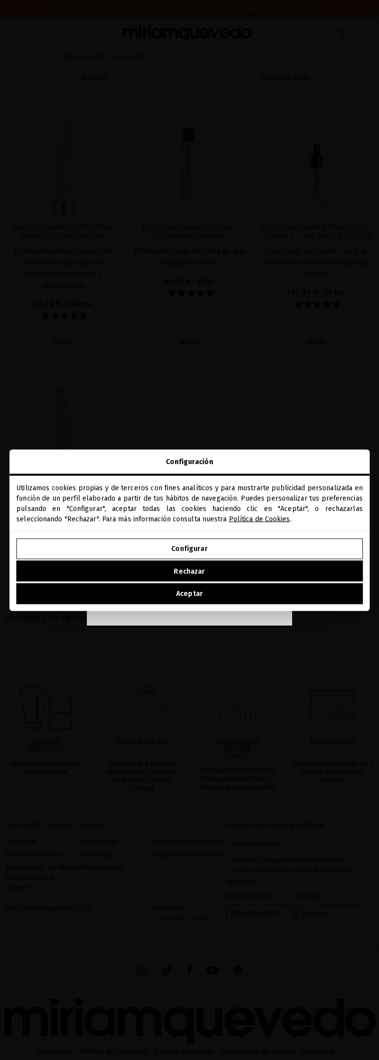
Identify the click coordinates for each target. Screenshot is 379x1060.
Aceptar (189, 593)
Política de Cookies (259, 518)
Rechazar (189, 571)
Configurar (189, 549)
